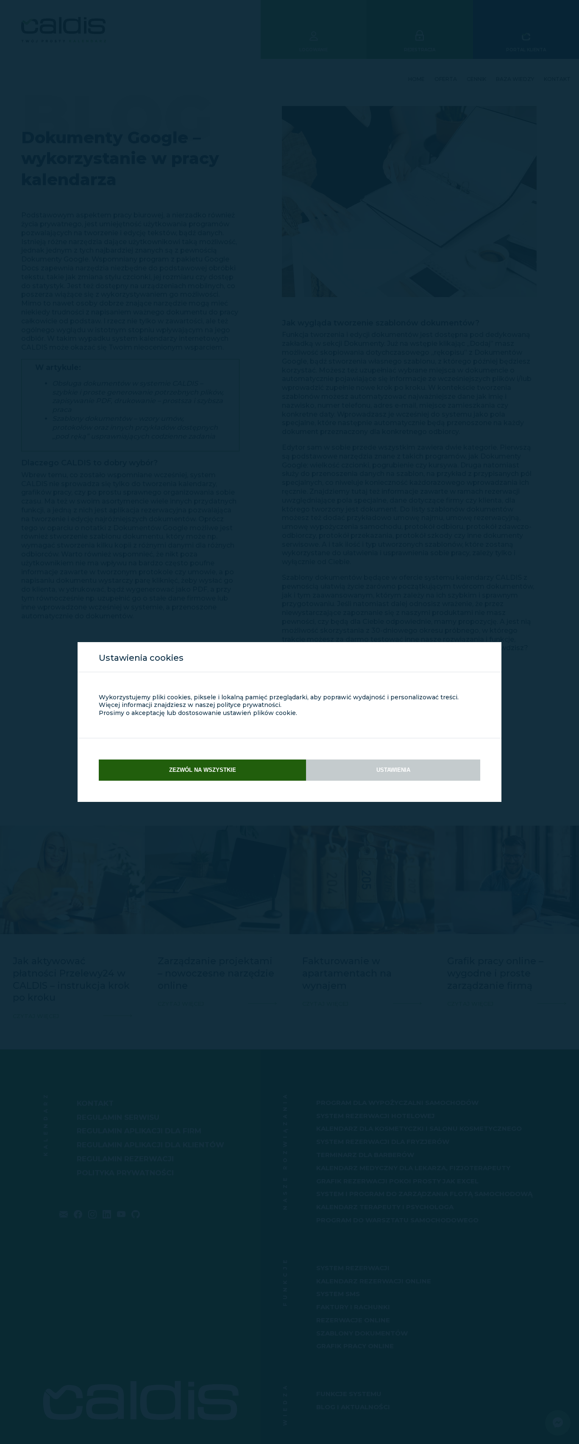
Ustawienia (393, 770)
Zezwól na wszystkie (202, 770)
